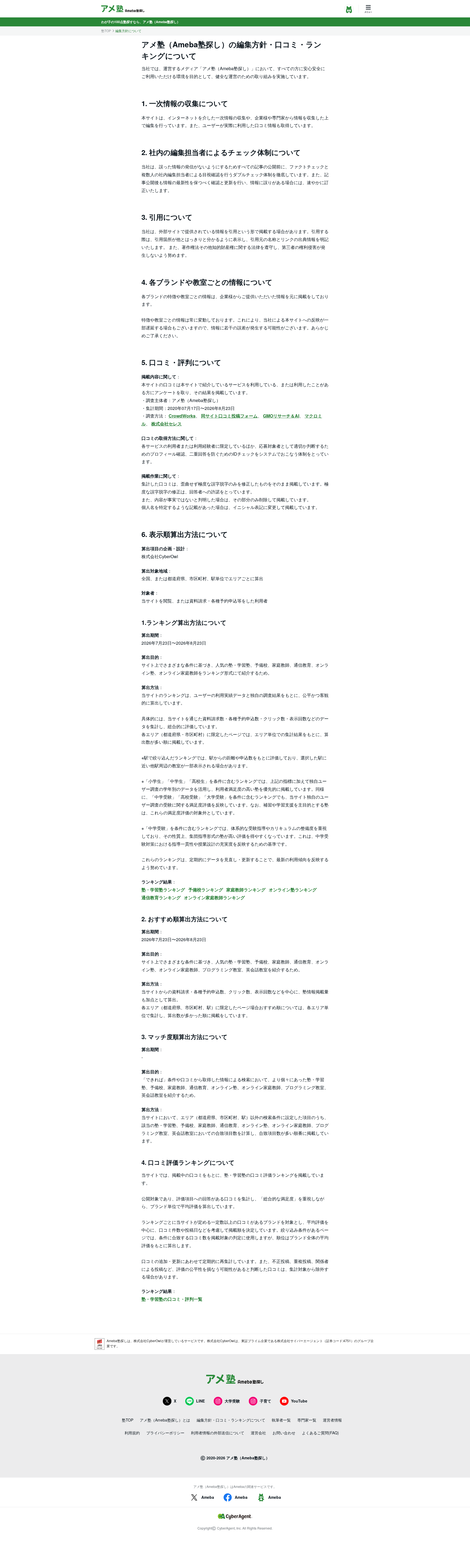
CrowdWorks (182, 416)
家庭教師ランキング (245, 889)
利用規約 (132, 1432)
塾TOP (106, 31)
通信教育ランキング (161, 897)
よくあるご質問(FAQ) (320, 1432)
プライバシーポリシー (165, 1432)
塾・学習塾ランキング (163, 889)
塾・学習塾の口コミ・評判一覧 (171, 1299)
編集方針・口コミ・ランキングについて (231, 1420)
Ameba (207, 1497)
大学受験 (232, 1401)
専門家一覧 (306, 1420)
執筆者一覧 (281, 1420)
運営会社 (258, 1432)
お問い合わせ (284, 1432)
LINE (200, 1401)
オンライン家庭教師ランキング (214, 897)
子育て (265, 1401)
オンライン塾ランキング (293, 889)
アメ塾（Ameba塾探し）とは (165, 1420)
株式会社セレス (166, 424)
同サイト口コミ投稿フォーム (229, 416)
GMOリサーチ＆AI (281, 416)
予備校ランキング (205, 889)
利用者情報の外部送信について (217, 1432)
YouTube (299, 1401)
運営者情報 (332, 1420)
